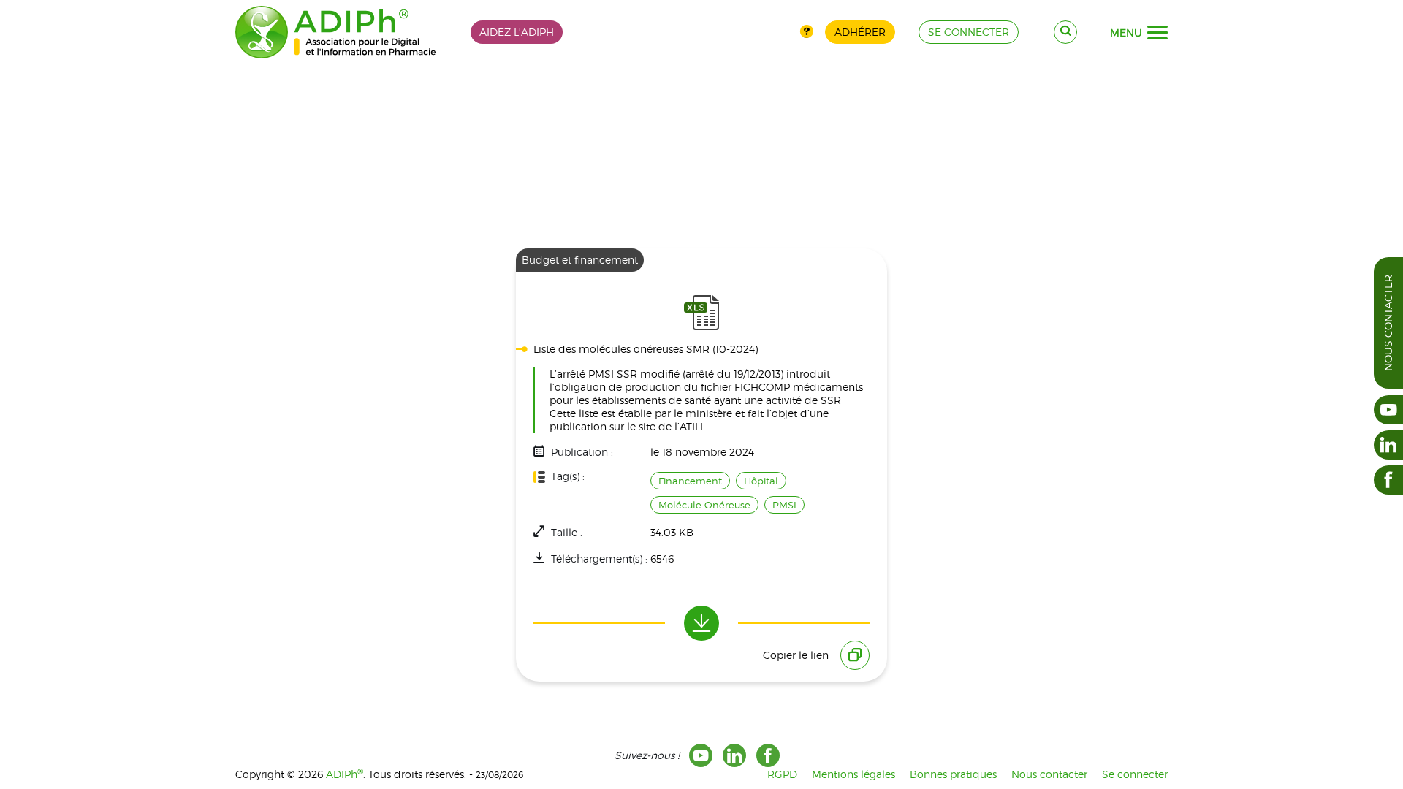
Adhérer (860, 32)
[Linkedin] (734, 755)
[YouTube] (700, 755)
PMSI (784, 505)
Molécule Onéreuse (704, 505)
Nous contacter (1388, 323)
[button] (1157, 33)
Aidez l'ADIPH (516, 32)
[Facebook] (768, 755)
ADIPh (344, 774)
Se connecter (1135, 774)
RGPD (782, 774)
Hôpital (761, 481)
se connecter (968, 32)
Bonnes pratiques (953, 774)
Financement (690, 481)
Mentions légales (853, 774)
